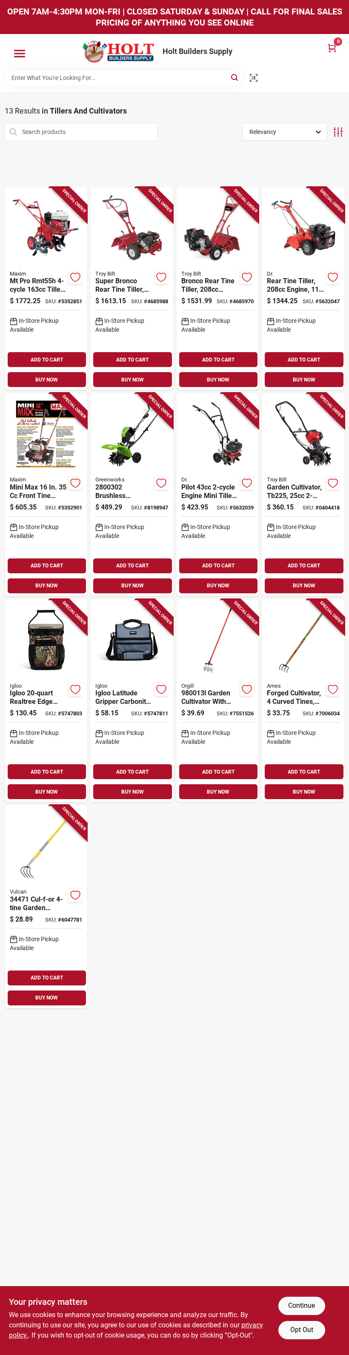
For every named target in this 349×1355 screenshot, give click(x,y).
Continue (301, 1305)
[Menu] (19, 53)
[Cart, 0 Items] (332, 47)
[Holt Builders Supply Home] (118, 51)
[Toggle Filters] (338, 132)
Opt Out (301, 1330)
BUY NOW (46, 380)
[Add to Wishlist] (75, 277)
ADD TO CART (47, 360)
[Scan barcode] (253, 78)
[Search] (235, 77)
